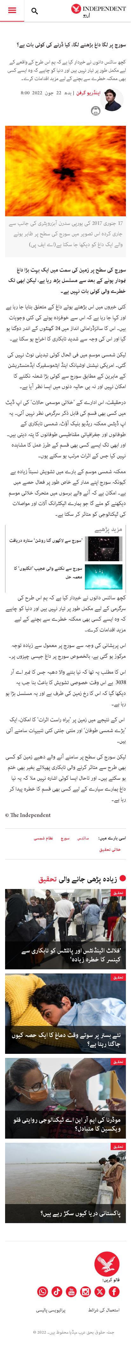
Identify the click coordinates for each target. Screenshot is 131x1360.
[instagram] (85, 1291)
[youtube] (71, 1291)
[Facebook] (114, 1291)
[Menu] (12, 11)
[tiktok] (57, 1291)
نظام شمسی (43, 838)
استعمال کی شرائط (104, 1310)
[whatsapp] (42, 1291)
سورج (65, 838)
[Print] (95, 111)
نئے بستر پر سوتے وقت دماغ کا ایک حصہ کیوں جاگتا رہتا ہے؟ (66, 1040)
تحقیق (47, 879)
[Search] (34, 11)
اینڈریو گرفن (87, 93)
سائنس (83, 838)
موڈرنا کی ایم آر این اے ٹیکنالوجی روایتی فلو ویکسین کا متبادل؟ (67, 1125)
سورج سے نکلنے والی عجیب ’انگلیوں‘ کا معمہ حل (48, 572)
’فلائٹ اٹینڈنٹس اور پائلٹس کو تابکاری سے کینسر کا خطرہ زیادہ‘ (71, 955)
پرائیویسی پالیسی (51, 1310)
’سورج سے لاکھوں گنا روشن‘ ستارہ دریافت (45, 540)
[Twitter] (99, 1291)
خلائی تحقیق (110, 850)
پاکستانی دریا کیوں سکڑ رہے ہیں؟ (80, 1213)
